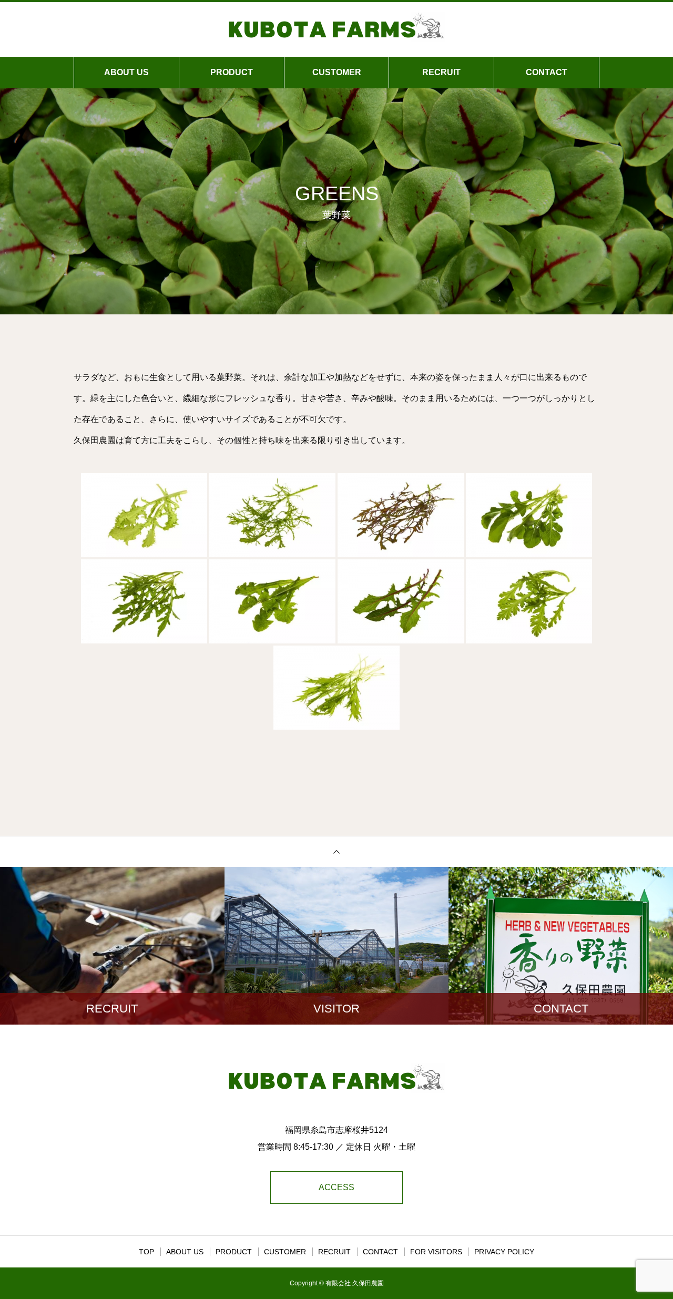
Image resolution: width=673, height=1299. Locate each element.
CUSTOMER (336, 72)
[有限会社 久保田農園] (336, 28)
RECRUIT (441, 72)
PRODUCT (231, 72)
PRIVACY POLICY (504, 1251)
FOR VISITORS (436, 1251)
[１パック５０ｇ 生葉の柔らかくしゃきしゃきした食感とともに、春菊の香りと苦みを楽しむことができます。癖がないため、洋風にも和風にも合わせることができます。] (529, 601)
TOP (146, 1251)
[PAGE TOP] (336, 851)
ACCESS (336, 1187)
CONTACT (546, 72)
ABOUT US (126, 72)
